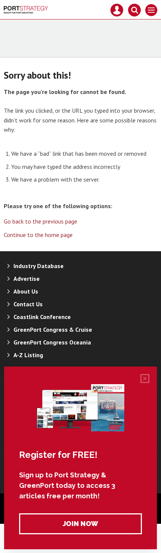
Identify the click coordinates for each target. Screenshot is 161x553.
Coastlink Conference (42, 316)
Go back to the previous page (40, 221)
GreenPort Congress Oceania (52, 342)
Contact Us (28, 304)
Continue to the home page (38, 234)
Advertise (26, 278)
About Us (25, 291)
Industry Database (38, 266)
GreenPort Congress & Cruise (52, 329)
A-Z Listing (28, 355)
